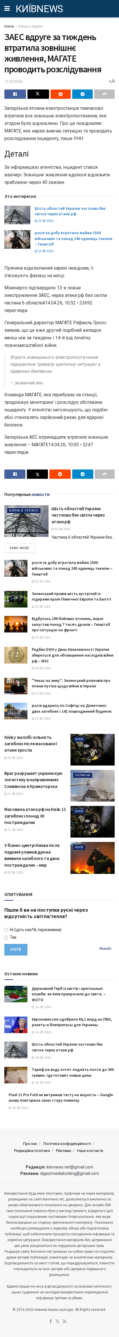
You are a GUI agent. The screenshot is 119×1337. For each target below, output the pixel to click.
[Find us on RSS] (65, 1321)
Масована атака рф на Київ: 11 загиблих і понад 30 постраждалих (35, 815)
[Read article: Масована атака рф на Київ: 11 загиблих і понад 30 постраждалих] (92, 822)
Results (105, 949)
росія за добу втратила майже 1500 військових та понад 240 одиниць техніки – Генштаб (73, 238)
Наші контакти (90, 1150)
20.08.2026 (15, 757)
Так (12, 937)
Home (9, 26)
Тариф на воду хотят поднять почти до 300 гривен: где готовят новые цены (73, 1072)
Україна (82, 775)
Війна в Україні (30, 26)
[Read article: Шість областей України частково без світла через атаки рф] (17, 215)
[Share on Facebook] (15, 94)
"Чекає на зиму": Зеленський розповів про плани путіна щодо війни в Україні (71, 683)
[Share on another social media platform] (104, 94)
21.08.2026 (15, 793)
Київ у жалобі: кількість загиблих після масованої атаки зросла (30, 743)
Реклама (63, 1150)
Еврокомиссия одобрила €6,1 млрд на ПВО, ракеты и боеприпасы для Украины (72, 1022)
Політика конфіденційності (67, 1143)
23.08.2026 (42, 637)
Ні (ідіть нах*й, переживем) (35, 929)
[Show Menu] (7, 8)
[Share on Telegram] (82, 94)
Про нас (30, 1143)
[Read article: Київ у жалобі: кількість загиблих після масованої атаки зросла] (92, 750)
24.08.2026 (45, 221)
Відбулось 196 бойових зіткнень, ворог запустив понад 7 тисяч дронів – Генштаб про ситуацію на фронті (71, 624)
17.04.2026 (13, 81)
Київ (79, 739)
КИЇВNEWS (39, 9)
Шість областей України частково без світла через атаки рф (70, 211)
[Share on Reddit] (61, 94)
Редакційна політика (32, 1150)
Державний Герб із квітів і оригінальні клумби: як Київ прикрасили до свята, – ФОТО (69, 994)
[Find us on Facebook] (50, 1321)
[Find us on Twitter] (57, 1321)
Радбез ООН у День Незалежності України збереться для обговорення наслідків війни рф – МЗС (73, 655)
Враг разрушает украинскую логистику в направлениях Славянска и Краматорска (33, 779)
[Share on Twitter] (38, 94)
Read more (22, 548)
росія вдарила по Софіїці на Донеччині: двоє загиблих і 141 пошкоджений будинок (71, 708)
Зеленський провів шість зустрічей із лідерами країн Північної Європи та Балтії (71, 596)
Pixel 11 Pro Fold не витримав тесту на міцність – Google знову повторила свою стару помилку (61, 1097)
